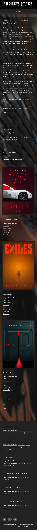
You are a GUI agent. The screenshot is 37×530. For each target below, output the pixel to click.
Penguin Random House (10, 223)
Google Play (6, 235)
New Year (18, 122)
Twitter (4, 404)
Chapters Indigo (7, 230)
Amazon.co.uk (6, 463)
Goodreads (6, 412)
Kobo (4, 307)
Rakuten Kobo (15, 463)
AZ (27, 527)
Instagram (5, 408)
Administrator (23, 20)
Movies (11, 122)
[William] (18, 344)
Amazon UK (6, 305)
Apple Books (6, 232)
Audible (20, 477)
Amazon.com (22, 461)
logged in (11, 133)
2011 (6, 122)
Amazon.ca (29, 461)
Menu (19, 11)
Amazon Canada (7, 228)
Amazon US (6, 226)
